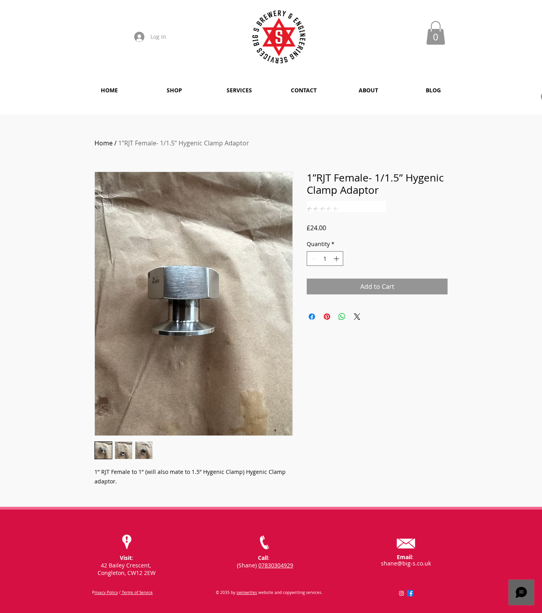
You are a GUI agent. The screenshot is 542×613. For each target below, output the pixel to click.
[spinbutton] (325, 258)
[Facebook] (410, 593)
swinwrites (246, 592)
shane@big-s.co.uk (406, 563)
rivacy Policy (106, 592)
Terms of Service (137, 592)
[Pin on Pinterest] (327, 316)
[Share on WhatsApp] (342, 316)
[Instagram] (401, 593)
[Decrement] (313, 258)
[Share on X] (357, 316)
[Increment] (337, 258)
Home (103, 143)
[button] (436, 33)
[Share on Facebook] (312, 316)
